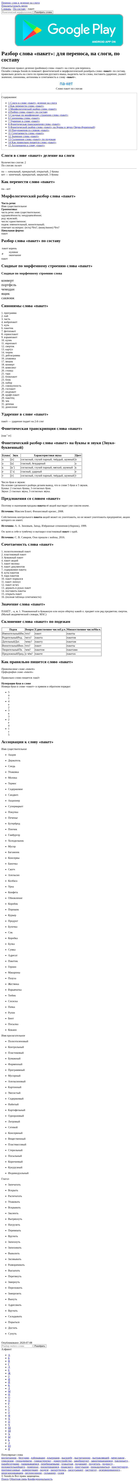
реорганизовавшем (12, 1473)
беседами (24, 1457)
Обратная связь (18, 1479)
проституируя (120, 1466)
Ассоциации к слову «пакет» (26, 145)
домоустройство (62, 1460)
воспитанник (8, 1457)
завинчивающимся (102, 1460)
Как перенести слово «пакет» (26, 106)
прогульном (82, 1466)
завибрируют (81, 1460)
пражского (67, 1466)
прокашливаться (100, 1466)
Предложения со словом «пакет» (28, 130)
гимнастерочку (42, 1460)
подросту (107, 1463)
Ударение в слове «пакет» (24, 121)
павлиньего (121, 1460)
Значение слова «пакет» (23, 136)
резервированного (109, 1470)
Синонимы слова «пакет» (24, 118)
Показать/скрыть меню (14, 5)
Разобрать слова (43, 12)
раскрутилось (58, 1470)
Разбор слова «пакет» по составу (28, 112)
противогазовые (10, 1470)
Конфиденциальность (40, 1479)
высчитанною (82, 1457)
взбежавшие (38, 1457)
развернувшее (30, 1470)
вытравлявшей (100, 1457)
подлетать (94, 1463)
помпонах (33, 1466)
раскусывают (75, 1470)
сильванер (50, 1473)
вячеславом (117, 1457)
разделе (44, 1470)
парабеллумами (10, 1463)
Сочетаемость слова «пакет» (26, 133)
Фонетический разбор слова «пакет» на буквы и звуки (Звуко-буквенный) (51, 127)
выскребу (67, 1457)
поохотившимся (50, 1466)
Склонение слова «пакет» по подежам (32, 139)
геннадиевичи (24, 1460)
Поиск (5, 1479)
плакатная (67, 1463)
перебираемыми (50, 1463)
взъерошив (53, 1457)
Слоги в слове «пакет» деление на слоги (32, 102)
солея (61, 1473)
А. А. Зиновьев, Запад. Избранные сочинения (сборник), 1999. (44, 525)
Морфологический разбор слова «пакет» (32, 109)
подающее (81, 1463)
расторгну (91, 1470)
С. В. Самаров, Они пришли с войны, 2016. (33, 537)
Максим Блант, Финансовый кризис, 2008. (32, 511)
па (2, 171)
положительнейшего (13, 1466)
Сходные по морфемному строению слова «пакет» (38, 115)
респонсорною (33, 1473)
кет (3, 174)
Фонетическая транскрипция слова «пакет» (34, 124)
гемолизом (7, 1460)
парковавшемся (30, 1463)
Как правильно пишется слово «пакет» (32, 142)
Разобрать (39, 1346)
